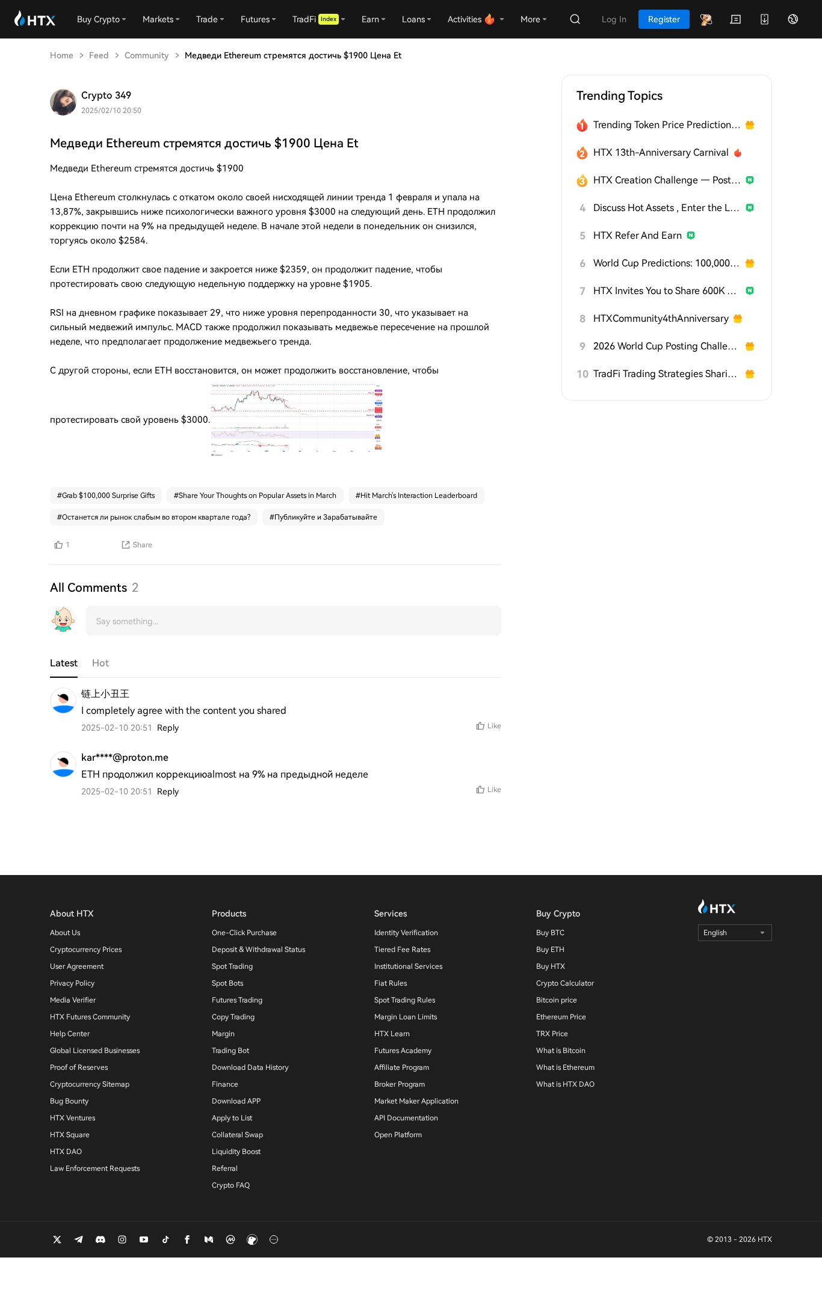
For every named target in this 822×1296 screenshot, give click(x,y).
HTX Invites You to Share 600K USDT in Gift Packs (667, 290)
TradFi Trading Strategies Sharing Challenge (667, 373)
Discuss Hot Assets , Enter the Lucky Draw (667, 207)
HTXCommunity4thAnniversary (661, 318)
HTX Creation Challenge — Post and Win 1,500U (667, 180)
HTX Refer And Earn (637, 235)
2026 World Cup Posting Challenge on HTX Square (667, 346)
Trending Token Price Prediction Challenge (667, 125)
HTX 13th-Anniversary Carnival (661, 152)
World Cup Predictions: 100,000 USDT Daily (667, 263)
